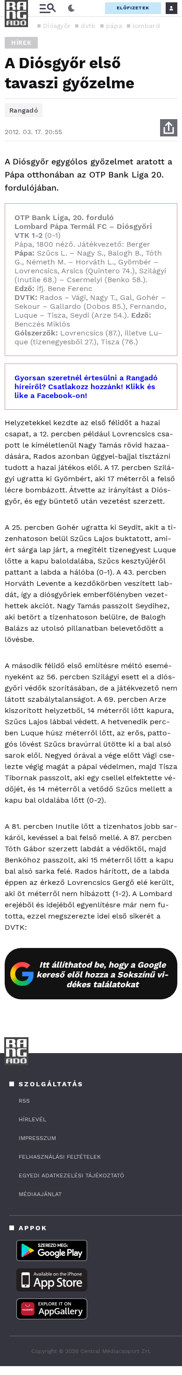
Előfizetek (133, 7)
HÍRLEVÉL (32, 1119)
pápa (114, 25)
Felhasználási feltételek (60, 1157)
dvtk (88, 25)
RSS (24, 1100)
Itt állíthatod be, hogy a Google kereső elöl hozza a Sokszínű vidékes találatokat (102, 974)
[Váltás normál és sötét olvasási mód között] (71, 8)
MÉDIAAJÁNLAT (40, 1194)
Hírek (21, 42)
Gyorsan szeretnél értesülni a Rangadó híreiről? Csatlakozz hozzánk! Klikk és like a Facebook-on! (86, 386)
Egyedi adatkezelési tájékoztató (71, 1175)
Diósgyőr (56, 25)
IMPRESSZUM (37, 1138)
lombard (146, 25)
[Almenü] (47, 8)
